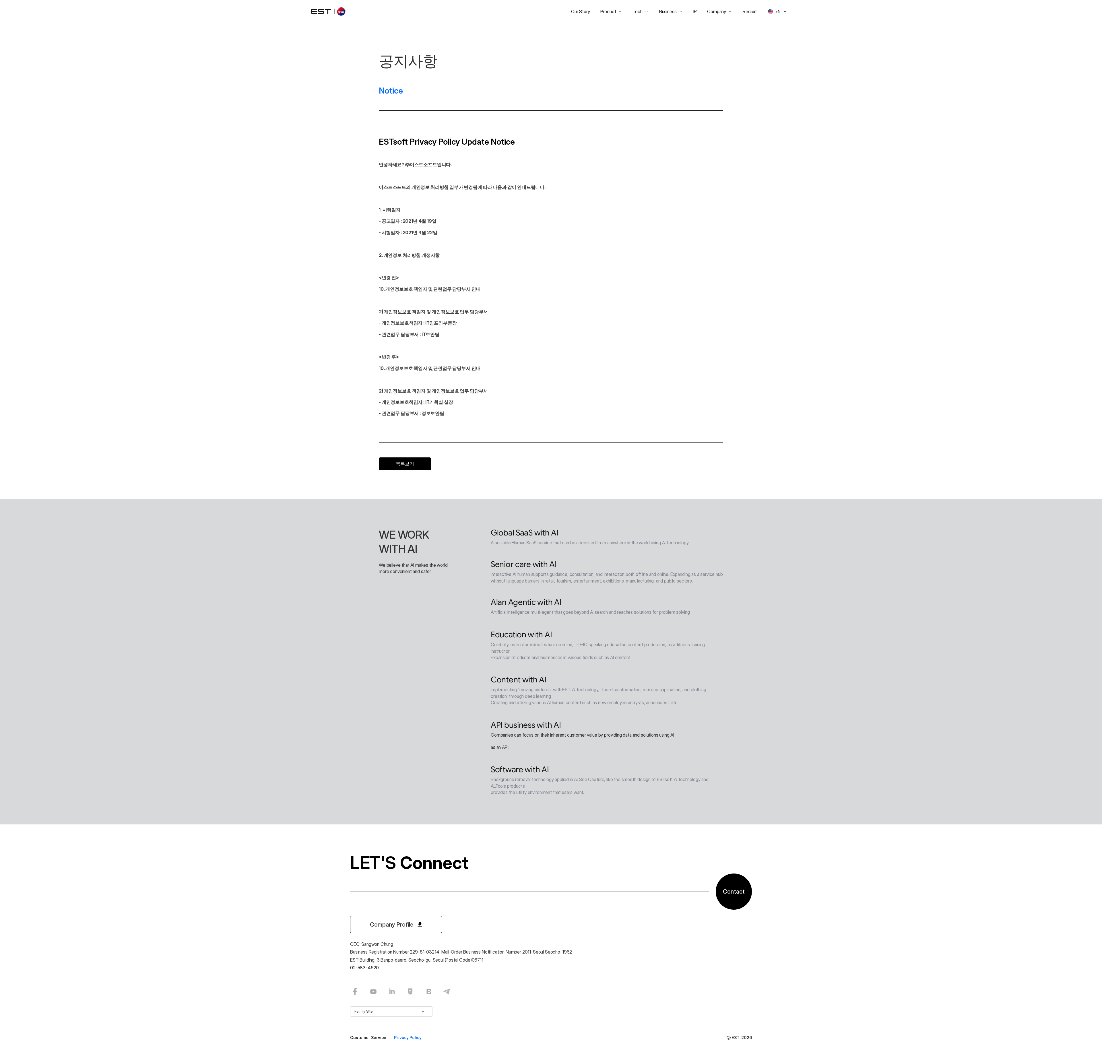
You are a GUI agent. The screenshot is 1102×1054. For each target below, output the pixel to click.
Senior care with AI (524, 564)
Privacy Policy (408, 1037)
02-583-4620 (364, 967)
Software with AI (520, 769)
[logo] (328, 11)
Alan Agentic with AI (526, 602)
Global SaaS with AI (524, 533)
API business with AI (526, 725)
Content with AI (518, 680)
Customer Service (368, 1037)
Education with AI (521, 635)
